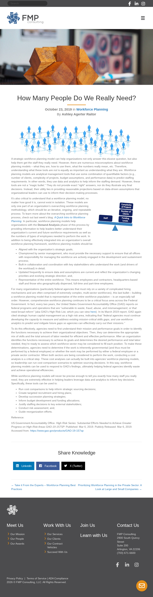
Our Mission (17, 534)
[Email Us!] (141, 585)
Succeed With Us (57, 551)
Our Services (55, 534)
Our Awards (17, 543)
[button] (129, 3)
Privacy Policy (15, 578)
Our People (17, 538)
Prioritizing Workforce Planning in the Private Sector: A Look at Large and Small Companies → (110, 487)
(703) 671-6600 (126, 552)
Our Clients (53, 538)
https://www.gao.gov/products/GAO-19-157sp (57, 430)
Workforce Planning (92, 109)
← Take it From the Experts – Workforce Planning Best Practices (43, 487)
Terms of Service (36, 578)
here (93, 311)
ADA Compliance (58, 578)
